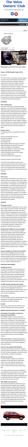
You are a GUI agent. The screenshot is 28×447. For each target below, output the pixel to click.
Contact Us (14, 430)
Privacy (8, 430)
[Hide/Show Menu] (23, 24)
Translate (12, 49)
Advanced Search (8, 33)
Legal (3, 430)
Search (20, 430)
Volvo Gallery (22, 67)
